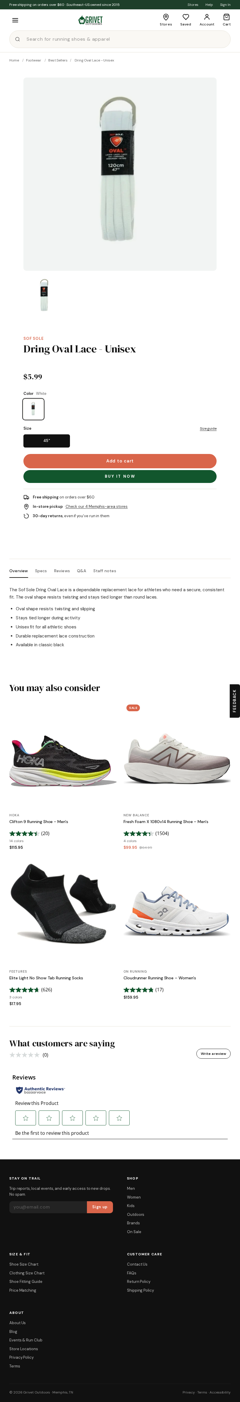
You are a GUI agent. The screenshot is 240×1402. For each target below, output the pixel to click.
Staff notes (104, 570)
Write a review (213, 1053)
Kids (131, 1205)
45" (46, 440)
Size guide (208, 428)
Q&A (81, 570)
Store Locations (23, 1348)
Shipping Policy (140, 1290)
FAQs (131, 1273)
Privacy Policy (21, 1357)
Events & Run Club (25, 1340)
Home (14, 60)
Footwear (33, 60)
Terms (14, 1366)
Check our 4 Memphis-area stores (97, 506)
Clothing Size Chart (26, 1273)
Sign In (225, 4)
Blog (13, 1331)
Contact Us (137, 1264)
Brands (133, 1223)
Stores (193, 4)
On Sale (134, 1231)
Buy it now (120, 476)
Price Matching (22, 1290)
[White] (33, 409)
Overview (18, 570)
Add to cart (120, 461)
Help (209, 4)
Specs (41, 570)
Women (134, 1197)
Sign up (100, 1206)
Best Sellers (58, 60)
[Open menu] (15, 20)
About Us (17, 1322)
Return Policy (138, 1281)
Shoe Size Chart (23, 1264)
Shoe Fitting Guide (25, 1281)
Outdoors (135, 1214)
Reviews (62, 570)
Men (131, 1188)
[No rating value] (26, 1055)
